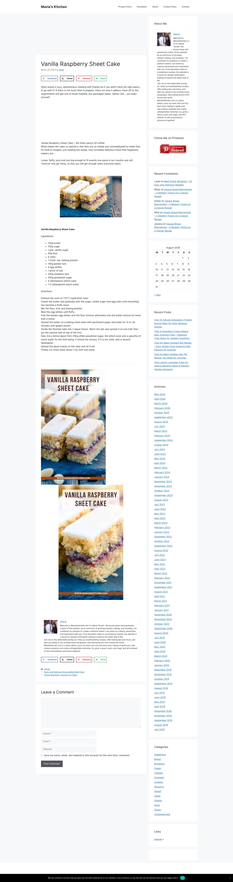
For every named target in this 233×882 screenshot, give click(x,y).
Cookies (158, 782)
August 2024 (161, 444)
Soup (157, 805)
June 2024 (160, 454)
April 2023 (159, 518)
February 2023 (162, 527)
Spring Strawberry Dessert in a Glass (60, 675)
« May (157, 295)
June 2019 (160, 697)
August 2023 (161, 500)
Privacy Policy (124, 6)
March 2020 (160, 656)
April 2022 (159, 568)
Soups (157, 809)
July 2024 (159, 449)
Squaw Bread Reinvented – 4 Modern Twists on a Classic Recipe (173, 193)
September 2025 (163, 417)
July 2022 (159, 555)
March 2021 (160, 601)
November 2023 (163, 486)
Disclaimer (142, 6)
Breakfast (159, 763)
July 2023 (159, 504)
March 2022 (160, 573)
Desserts (159, 786)
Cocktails (159, 777)
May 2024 (159, 458)
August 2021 (161, 591)
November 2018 (163, 715)
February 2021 (162, 605)
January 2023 (161, 532)
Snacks (158, 800)
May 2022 (159, 564)
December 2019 (163, 669)
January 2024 (161, 477)
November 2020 (163, 619)
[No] (229, 878)
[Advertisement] (91, 35)
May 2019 (159, 702)
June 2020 (160, 642)
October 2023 (161, 490)
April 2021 (159, 596)
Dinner (157, 791)
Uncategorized (162, 814)
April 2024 (159, 463)
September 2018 (163, 720)
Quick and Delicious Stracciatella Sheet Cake (64, 672)
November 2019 (163, 674)
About (155, 6)
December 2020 (163, 614)
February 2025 (162, 435)
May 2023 (159, 513)
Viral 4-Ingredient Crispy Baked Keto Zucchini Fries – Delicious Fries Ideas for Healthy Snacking (171, 335)
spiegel (158, 839)
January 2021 (161, 610)
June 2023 (160, 509)
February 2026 (162, 408)
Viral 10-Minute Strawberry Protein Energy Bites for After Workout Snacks (173, 323)
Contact (185, 6)
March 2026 (160, 403)
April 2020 (159, 651)
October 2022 (161, 541)
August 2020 (161, 633)
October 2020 (161, 624)
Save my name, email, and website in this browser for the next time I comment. (87, 755)
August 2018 (161, 725)
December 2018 (162, 711)
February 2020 (162, 660)
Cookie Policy (170, 6)
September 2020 (163, 628)
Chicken (158, 773)
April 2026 (159, 399)
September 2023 (163, 495)
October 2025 (161, 412)
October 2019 (161, 679)
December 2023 (163, 481)
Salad (157, 796)
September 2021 (163, 587)
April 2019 (159, 706)
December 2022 (163, 536)
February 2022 (162, 578)
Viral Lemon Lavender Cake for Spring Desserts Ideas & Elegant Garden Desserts (171, 366)
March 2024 (160, 467)
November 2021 (163, 582)
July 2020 (159, 637)
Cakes (47, 669)
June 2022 (160, 559)
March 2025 (160, 431)
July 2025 (159, 426)
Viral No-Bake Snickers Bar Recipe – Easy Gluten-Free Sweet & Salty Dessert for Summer (172, 346)
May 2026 (159, 394)
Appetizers (160, 754)
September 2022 (163, 546)
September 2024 (163, 440)
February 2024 (162, 472)
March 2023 (160, 523)
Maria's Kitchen (54, 7)
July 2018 (159, 729)
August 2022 (161, 550)
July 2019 (159, 692)
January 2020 (161, 665)
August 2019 (161, 688)
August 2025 (161, 422)
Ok (182, 878)
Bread (157, 759)
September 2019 (163, 683)
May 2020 (159, 647)
